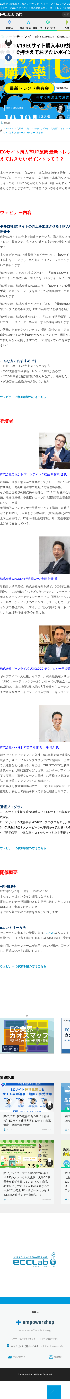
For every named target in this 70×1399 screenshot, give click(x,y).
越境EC (9, 28)
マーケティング (47, 28)
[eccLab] (35, 1270)
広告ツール (20, 132)
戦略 (21, 128)
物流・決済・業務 (28, 28)
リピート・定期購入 (50, 128)
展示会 (40, 132)
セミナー (31, 132)
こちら (50, 932)
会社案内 (58, 1357)
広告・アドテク (32, 128)
